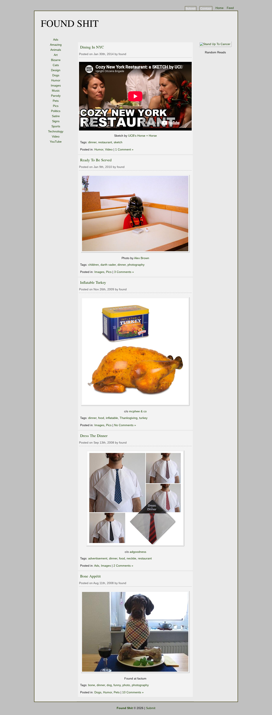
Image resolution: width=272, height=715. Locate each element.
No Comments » (125, 425)
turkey (143, 418)
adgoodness (138, 551)
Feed (230, 8)
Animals (55, 49)
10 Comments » (133, 692)
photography (136, 264)
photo (126, 685)
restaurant (105, 142)
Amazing (56, 44)
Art (56, 55)
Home (219, 8)
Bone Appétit (90, 576)
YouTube (56, 141)
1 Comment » (124, 149)
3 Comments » (124, 272)
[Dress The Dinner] (135, 545)
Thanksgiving (128, 418)
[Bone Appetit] (135, 672)
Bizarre (56, 60)
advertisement (97, 558)
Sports (55, 126)
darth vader (108, 264)
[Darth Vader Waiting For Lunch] (135, 252)
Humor (55, 80)
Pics (55, 106)
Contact (206, 8)
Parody (56, 95)
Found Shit (70, 23)
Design (55, 70)
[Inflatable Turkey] (135, 405)
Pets (56, 100)
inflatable (112, 418)
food (101, 418)
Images (56, 85)
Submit (191, 8)
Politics (55, 111)
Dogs (55, 75)
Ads (55, 39)
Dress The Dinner (94, 435)
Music (56, 90)
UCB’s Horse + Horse (142, 135)
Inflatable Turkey (93, 282)
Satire (56, 116)
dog (109, 685)
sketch (118, 142)
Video (56, 136)
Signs (56, 121)
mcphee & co (138, 411)
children (93, 264)
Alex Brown (141, 258)
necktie (131, 558)
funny (117, 685)
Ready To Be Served (96, 159)
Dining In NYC (92, 47)
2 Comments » (123, 565)
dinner (92, 142)
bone (91, 685)
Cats (56, 65)
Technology (55, 131)
